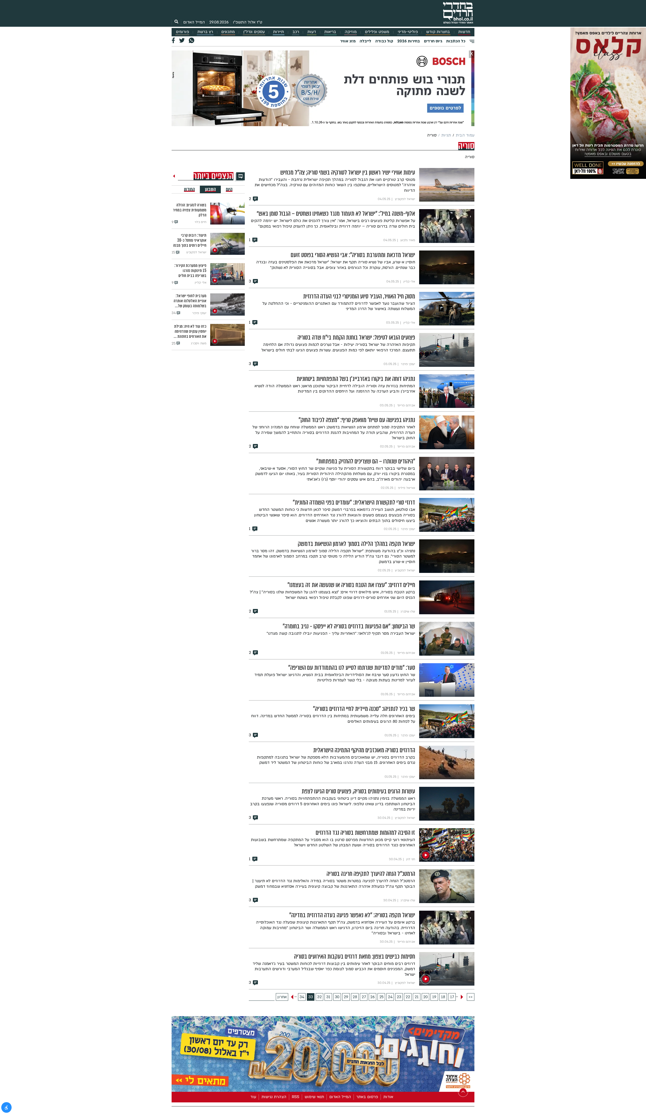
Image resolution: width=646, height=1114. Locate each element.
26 (372, 997)
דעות (311, 32)
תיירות (278, 32)
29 (346, 997)
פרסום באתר (367, 1097)
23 (399, 997)
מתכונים (228, 32)
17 (452, 997)
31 (328, 997)
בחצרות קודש (438, 32)
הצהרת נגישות (273, 1097)
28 (355, 997)
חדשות (464, 32)
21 (417, 997)
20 (425, 997)
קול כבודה (384, 41)
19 (434, 997)
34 (302, 997)
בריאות (330, 32)
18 (443, 997)
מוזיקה (351, 32)
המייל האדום (194, 22)
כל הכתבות (455, 41)
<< (471, 997)
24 (390, 997)
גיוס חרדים (433, 41)
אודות (388, 1097)
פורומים (182, 32)
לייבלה (365, 41)
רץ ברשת (205, 32)
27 (364, 997)
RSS (295, 1097)
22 (408, 997)
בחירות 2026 (408, 41)
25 (381, 997)
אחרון (282, 997)
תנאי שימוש (314, 1097)
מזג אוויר (348, 41)
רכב (295, 32)
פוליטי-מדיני (408, 32)
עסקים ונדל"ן (254, 32)
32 (319, 997)
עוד (253, 1097)
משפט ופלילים (377, 32)
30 (337, 997)
